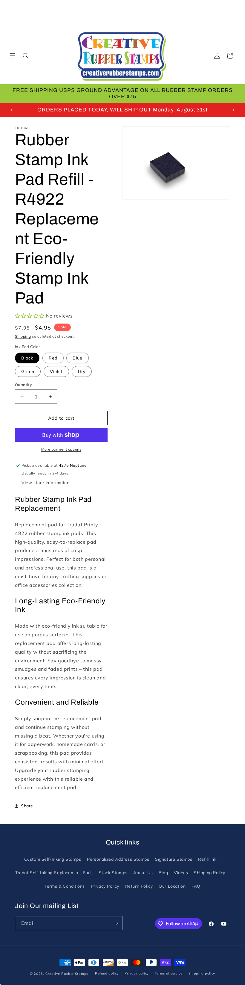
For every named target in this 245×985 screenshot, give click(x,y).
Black (27, 358)
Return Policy (139, 886)
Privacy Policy (105, 886)
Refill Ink (207, 859)
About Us (143, 872)
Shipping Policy (209, 872)
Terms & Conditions (65, 886)
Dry (81, 371)
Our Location (172, 886)
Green (27, 371)
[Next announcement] (233, 110)
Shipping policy (202, 973)
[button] (12, 55)
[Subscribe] (115, 923)
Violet (56, 371)
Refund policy (107, 973)
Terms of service (169, 973)
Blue (77, 358)
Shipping (23, 336)
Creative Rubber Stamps (66, 974)
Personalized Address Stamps (118, 859)
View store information (45, 482)
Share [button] (27, 806)
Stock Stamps (113, 872)
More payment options (61, 449)
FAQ (196, 886)
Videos (181, 872)
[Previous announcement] (11, 110)
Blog (163, 872)
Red (53, 358)
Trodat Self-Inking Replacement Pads (54, 872)
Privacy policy (137, 973)
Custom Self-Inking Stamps (52, 859)
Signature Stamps (173, 859)
